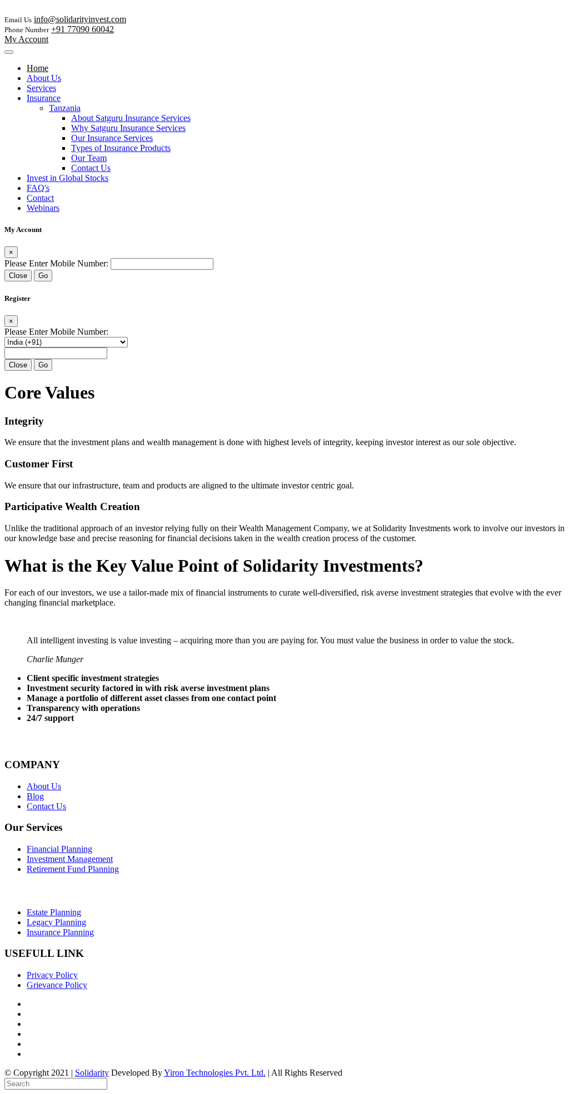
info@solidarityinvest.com (80, 19)
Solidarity (92, 1072)
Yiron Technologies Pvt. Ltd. (215, 1072)
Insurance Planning (60, 932)
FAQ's (38, 188)
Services (41, 88)
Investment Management (70, 859)
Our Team (89, 158)
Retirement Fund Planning (73, 869)
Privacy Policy (52, 975)
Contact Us (91, 168)
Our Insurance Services (112, 138)
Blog (35, 796)
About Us (44, 78)
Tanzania (65, 108)
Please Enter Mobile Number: (56, 263)
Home (37, 68)
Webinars (43, 208)
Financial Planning (59, 849)
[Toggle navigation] (8, 52)
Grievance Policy (57, 985)
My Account (26, 39)
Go (43, 275)
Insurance (44, 98)
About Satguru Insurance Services (131, 118)
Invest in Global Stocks (67, 178)
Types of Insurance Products (121, 148)
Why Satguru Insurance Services (128, 128)
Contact (40, 198)
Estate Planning (54, 912)
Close (18, 275)
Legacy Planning (56, 922)
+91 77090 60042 (82, 29)
